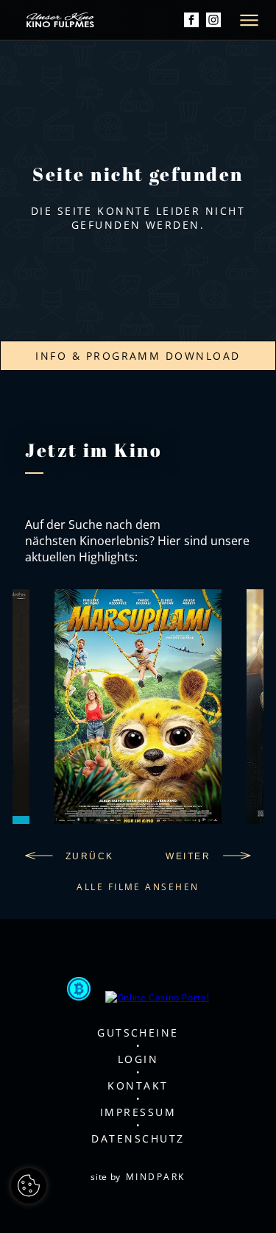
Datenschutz (137, 1138)
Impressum (138, 1112)
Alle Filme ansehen (138, 887)
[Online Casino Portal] (157, 997)
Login (138, 1059)
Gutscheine (138, 1033)
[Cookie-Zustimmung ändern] (28, 1186)
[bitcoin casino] (79, 990)
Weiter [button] (188, 856)
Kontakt (137, 1085)
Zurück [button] (89, 856)
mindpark (155, 1176)
